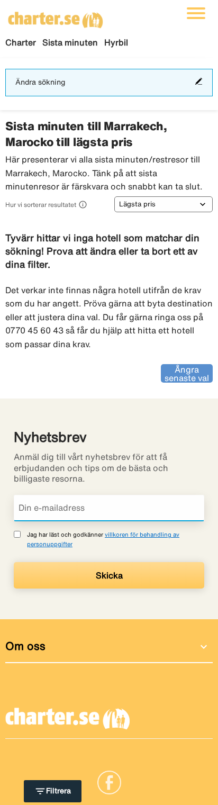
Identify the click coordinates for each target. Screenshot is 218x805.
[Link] (109, 781)
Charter (20, 42)
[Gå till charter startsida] (55, 16)
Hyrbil (116, 42)
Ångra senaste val (187, 373)
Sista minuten (70, 42)
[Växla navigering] (196, 13)
